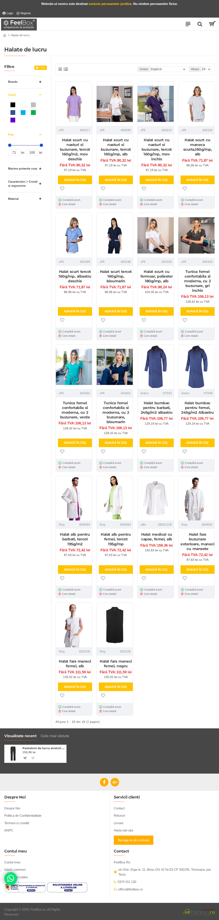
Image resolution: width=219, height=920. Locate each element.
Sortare (144, 69)
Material (13, 198)
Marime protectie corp (22, 168)
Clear (42, 67)
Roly (62, 524)
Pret (10, 134)
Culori (12, 94)
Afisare (195, 69)
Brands (13, 81)
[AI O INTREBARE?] (10, 878)
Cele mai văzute (55, 736)
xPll (61, 130)
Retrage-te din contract (133, 840)
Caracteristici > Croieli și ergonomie (23, 184)
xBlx (143, 524)
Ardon (145, 393)
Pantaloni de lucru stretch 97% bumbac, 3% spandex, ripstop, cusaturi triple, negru (43, 748)
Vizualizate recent (20, 736)
